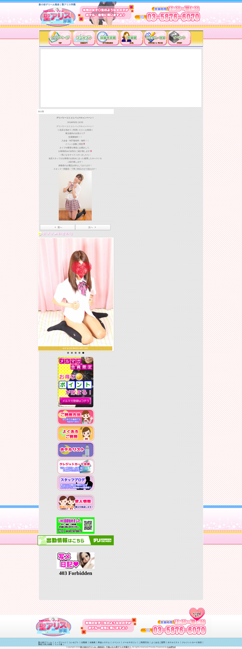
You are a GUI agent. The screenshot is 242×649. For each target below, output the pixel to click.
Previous (34, 284)
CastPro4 (171, 628)
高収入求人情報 (45, 625)
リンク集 (58, 625)
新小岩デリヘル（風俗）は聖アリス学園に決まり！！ (62, 18)
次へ (90, 227)
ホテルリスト (173, 623)
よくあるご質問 (158, 623)
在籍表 (92, 623)
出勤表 (84, 623)
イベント (116, 623)
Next (116, 284)
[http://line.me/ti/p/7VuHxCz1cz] (75, 507)
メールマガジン (129, 623)
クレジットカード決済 (192, 623)
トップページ (60, 623)
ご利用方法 (144, 623)
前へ (60, 227)
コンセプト (74, 623)
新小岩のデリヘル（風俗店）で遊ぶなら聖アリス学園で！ (106, 628)
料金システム (104, 623)
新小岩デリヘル (45, 623)
